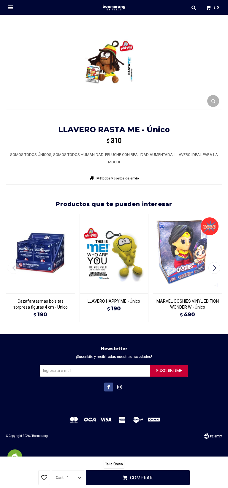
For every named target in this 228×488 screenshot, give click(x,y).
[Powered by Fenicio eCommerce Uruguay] (213, 436)
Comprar (141, 478)
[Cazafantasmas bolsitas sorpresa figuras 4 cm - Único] (40, 253)
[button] (193, 7)
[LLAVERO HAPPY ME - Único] (114, 253)
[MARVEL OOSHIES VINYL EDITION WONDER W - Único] (187, 253)
